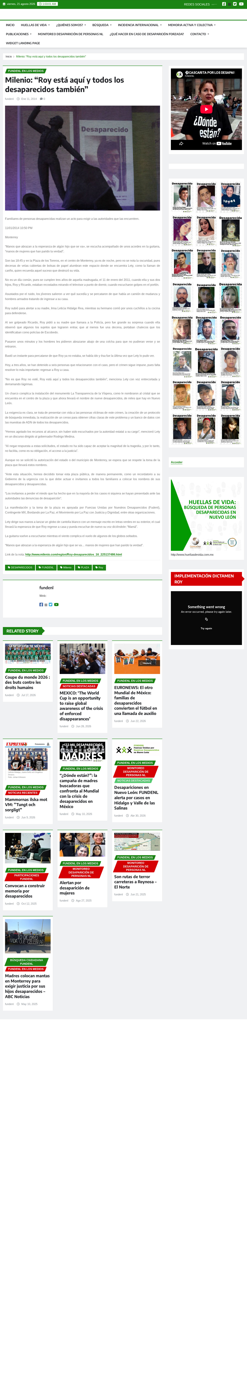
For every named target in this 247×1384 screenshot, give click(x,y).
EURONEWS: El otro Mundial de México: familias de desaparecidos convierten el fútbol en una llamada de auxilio (135, 700)
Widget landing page (23, 43)
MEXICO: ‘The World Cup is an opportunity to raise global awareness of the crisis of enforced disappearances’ (81, 705)
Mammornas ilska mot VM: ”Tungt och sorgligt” (26, 804)
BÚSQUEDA (100, 25)
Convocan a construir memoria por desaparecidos (25, 890)
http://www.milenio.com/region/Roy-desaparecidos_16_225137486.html (73, 554)
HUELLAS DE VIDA (34, 25)
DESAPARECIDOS (21, 567)
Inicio (10, 25)
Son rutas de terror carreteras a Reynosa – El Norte (135, 881)
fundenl (9, 98)
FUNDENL (48, 567)
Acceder (176, 462)
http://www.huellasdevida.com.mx (192, 554)
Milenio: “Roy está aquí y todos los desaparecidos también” (51, 56)
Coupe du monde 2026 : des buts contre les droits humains (27, 682)
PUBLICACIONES (17, 34)
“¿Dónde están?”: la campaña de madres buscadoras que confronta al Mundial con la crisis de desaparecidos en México (79, 791)
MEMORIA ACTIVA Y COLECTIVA (190, 25)
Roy (101, 567)
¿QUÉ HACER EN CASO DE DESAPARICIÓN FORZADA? (147, 34)
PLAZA (85, 567)
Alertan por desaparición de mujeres (75, 887)
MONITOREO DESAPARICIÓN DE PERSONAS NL (70, 34)
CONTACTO (198, 34)
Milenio (67, 567)
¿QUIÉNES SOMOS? (70, 25)
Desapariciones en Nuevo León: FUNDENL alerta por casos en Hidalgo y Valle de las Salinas (136, 797)
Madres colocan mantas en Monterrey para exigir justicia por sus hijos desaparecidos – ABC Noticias (27, 986)
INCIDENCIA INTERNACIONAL (138, 25)
